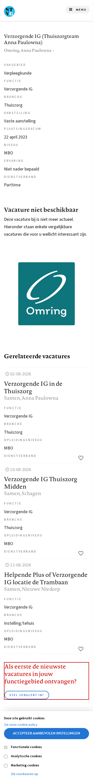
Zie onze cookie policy (20, 724)
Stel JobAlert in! (26, 695)
